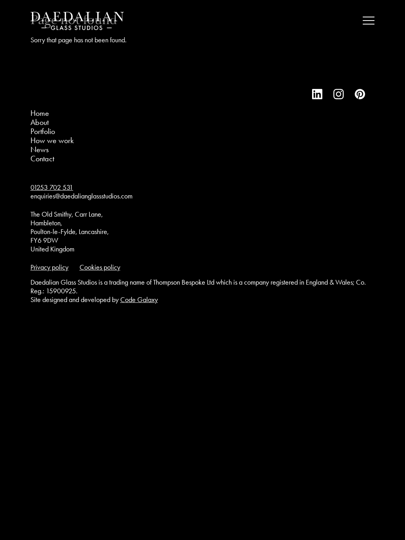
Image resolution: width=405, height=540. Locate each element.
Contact (42, 158)
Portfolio (42, 131)
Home (39, 113)
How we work (52, 140)
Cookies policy (99, 267)
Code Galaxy (139, 299)
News (39, 149)
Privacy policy (49, 267)
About (39, 122)
